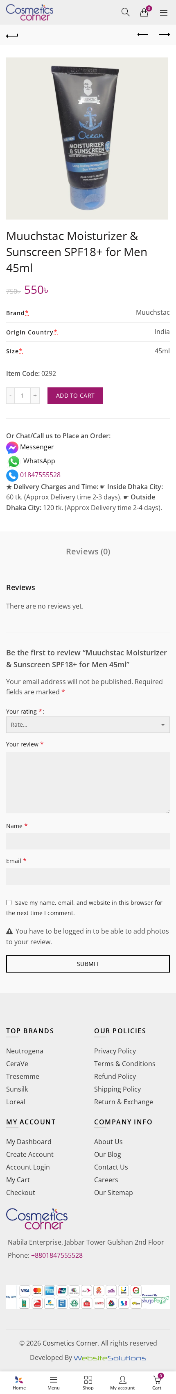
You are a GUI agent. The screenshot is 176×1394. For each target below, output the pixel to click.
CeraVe (17, 1063)
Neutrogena (24, 1050)
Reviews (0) (88, 551)
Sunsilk (17, 1089)
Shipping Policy (117, 1089)
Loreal (15, 1101)
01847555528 (39, 474)
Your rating (24, 711)
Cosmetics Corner (70, 1343)
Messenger (36, 446)
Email (16, 860)
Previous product (143, 35)
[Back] (12, 35)
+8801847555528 (57, 1255)
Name (17, 825)
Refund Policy (115, 1076)
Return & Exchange (123, 1101)
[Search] (125, 12)
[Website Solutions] (110, 1357)
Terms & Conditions (125, 1063)
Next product (163, 35)
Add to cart (75, 395)
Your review (25, 744)
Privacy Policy (115, 1050)
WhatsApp (38, 460)
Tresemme (22, 1076)
